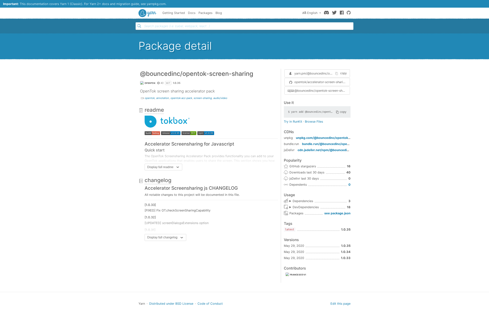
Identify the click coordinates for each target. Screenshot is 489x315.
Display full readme (160, 167)
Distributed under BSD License (171, 303)
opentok (150, 83)
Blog (218, 13)
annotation (162, 98)
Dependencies (303, 201)
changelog (158, 180)
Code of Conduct (210, 303)
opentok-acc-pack (181, 98)
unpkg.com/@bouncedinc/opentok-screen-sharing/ (335, 138)
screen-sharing (203, 98)
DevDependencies (306, 207)
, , (301, 201)
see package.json (337, 213)
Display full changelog (162, 237)
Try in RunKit (293, 121)
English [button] (312, 13)
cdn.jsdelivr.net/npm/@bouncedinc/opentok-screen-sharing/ (344, 150)
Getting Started (173, 13)
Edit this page (340, 303)
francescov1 (298, 274)
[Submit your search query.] (139, 26)
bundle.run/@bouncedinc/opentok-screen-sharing (340, 144)
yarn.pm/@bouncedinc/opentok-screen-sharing (328, 73)
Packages (205, 13)
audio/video (220, 98)
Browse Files (314, 121)
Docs (191, 13)
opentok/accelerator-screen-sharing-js (322, 82)
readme (154, 110)
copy (343, 73)
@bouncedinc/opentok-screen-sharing (322, 90)
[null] (152, 133)
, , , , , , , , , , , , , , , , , (304, 207)
